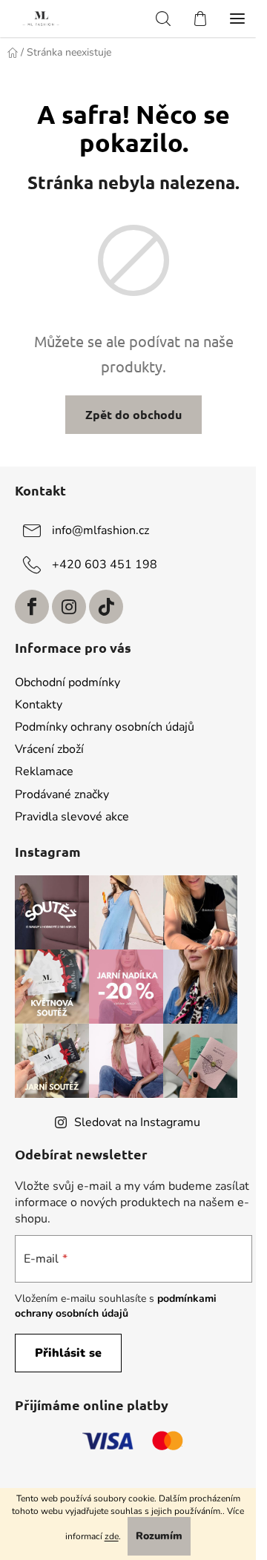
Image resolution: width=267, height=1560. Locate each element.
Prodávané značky (62, 794)
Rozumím (159, 1536)
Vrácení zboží (49, 749)
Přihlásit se (68, 1353)
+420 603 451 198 (104, 564)
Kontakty (38, 705)
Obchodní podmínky (67, 682)
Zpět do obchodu (133, 414)
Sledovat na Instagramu (137, 1122)
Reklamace (44, 771)
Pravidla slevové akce (72, 817)
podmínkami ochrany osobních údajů (116, 1305)
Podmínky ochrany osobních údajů (104, 727)
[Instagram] (69, 607)
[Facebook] (32, 607)
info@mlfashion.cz (100, 530)
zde (112, 1536)
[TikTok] (106, 607)
